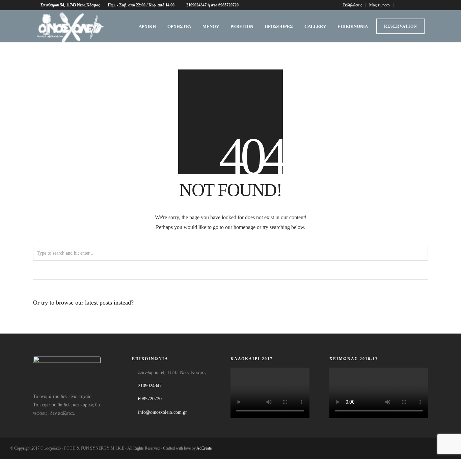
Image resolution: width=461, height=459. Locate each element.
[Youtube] (409, 5)
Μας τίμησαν (379, 5)
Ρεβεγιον (242, 26)
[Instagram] (417, 5)
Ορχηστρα (179, 26)
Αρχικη (147, 26)
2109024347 (150, 385)
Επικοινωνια (352, 26)
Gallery (315, 26)
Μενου (210, 26)
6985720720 (150, 398)
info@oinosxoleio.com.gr (162, 412)
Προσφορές (279, 26)
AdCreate (204, 448)
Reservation (400, 26)
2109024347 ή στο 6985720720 (212, 5)
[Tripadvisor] (426, 5)
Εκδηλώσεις (352, 5)
